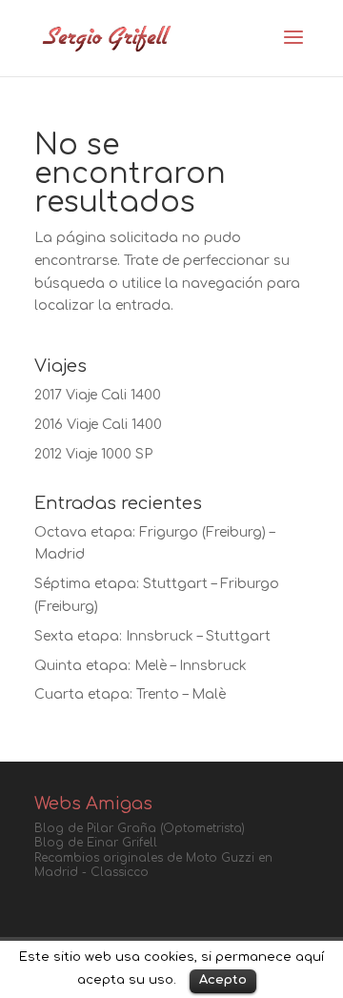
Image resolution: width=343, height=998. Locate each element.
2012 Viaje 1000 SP (93, 454)
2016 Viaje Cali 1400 (98, 425)
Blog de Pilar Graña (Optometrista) (139, 828)
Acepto (223, 980)
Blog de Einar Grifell (95, 842)
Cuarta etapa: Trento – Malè (130, 694)
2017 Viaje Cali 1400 (97, 395)
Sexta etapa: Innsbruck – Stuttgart (152, 636)
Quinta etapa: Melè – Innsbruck (140, 666)
